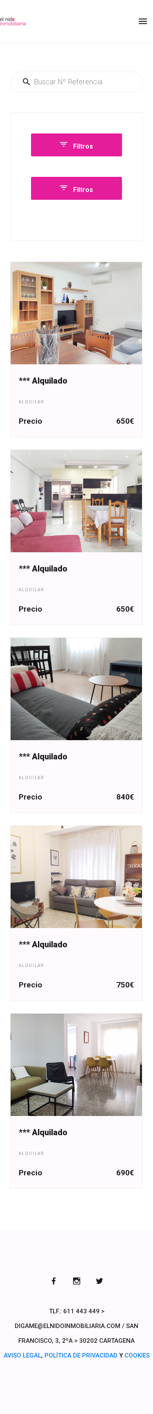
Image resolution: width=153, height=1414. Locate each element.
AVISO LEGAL (22, 1355)
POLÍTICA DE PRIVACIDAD (81, 1355)
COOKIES (137, 1355)
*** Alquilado (43, 381)
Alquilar (31, 402)
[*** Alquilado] (76, 313)
